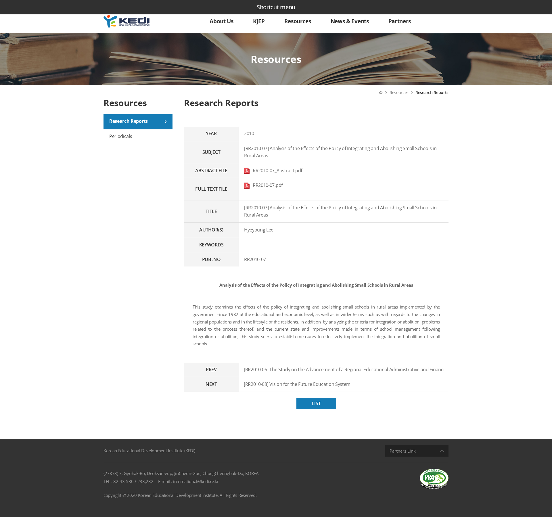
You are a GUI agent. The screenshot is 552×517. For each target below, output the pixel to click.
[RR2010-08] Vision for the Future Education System (297, 384)
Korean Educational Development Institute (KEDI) (149, 450)
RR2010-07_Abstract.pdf (276, 170)
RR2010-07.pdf (266, 185)
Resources (399, 92)
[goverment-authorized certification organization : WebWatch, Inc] (434, 479)
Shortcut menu (276, 7)
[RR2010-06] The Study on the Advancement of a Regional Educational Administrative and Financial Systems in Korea (346, 369)
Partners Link (403, 451)
